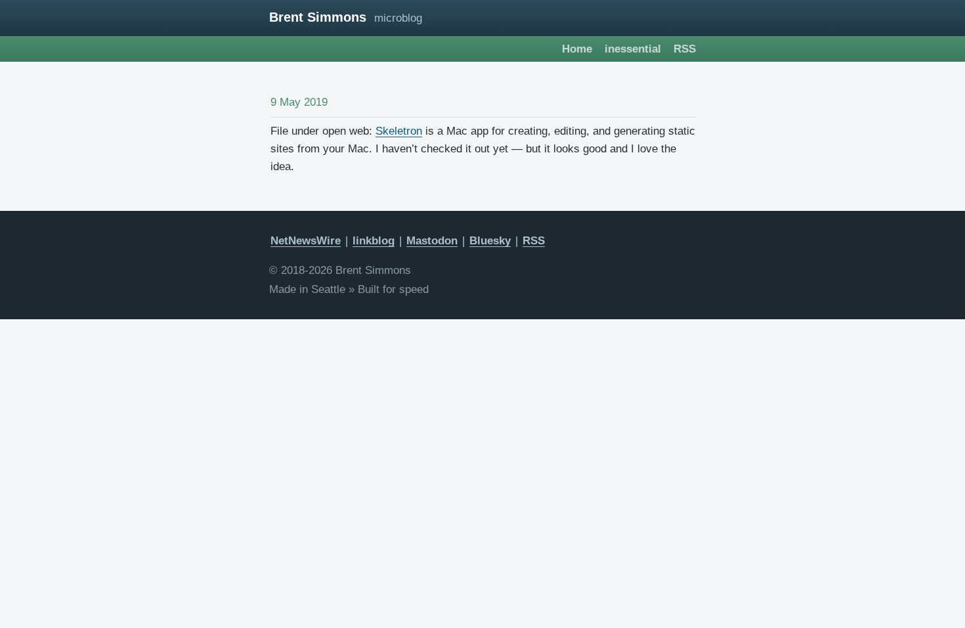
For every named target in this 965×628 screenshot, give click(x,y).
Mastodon (432, 241)
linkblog (374, 241)
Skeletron (398, 131)
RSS (685, 49)
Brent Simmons (317, 17)
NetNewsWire (305, 241)
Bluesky (490, 241)
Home (577, 49)
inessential (633, 49)
